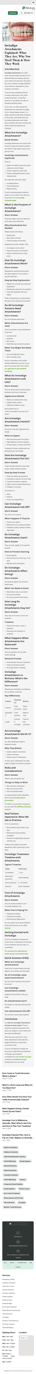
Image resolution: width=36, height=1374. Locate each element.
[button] (33, 2)
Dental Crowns (7, 1300)
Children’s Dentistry (8, 1283)
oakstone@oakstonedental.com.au (18, 1245)
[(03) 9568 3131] (18, 1233)
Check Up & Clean (8, 1286)
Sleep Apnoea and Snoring (11, 1310)
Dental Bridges (7, 1303)
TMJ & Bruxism (7, 1314)
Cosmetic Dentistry (8, 1293)
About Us (12, 1262)
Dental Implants (7, 1297)
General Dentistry (8, 1290)
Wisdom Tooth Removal (10, 1321)
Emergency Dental (8, 1279)
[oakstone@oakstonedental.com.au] (18, 1242)
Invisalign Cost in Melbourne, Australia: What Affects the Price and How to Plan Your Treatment (16, 1123)
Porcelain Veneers (8, 1324)
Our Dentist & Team (22, 1262)
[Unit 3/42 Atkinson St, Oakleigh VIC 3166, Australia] (18, 1251)
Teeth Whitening (7, 1327)
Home (5, 1262)
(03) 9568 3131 (18, 1236)
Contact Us (18, 1267)
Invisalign (5, 1317)
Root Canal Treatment (9, 1307)
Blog (31, 1262)
